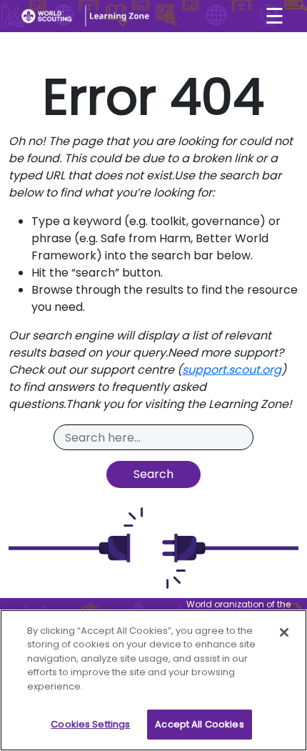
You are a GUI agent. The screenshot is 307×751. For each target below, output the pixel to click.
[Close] (284, 632)
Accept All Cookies (199, 724)
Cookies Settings (90, 724)
